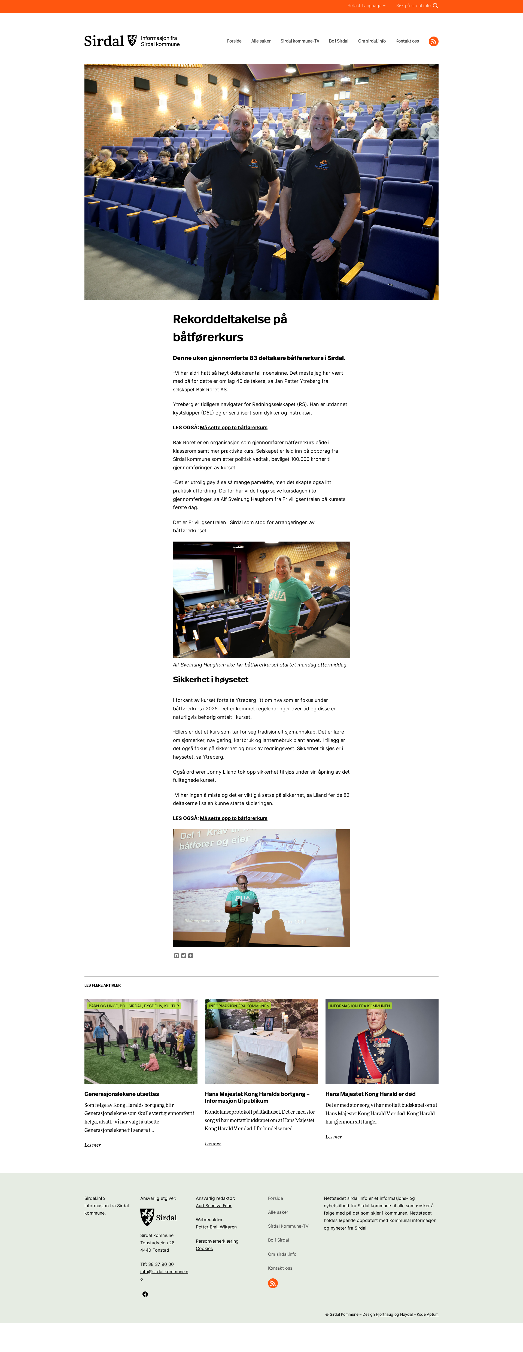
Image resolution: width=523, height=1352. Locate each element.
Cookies (204, 1248)
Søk (435, 5)
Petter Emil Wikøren (216, 1227)
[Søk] (435, 5)
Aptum (433, 1314)
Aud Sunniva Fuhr (214, 1205)
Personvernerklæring (217, 1241)
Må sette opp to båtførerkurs (233, 427)
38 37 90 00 (161, 1264)
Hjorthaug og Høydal (394, 1314)
